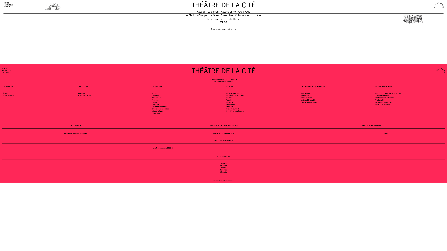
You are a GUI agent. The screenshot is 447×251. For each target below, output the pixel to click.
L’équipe (229, 98)
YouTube (223, 168)
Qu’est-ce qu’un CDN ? (235, 93)
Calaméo (223, 170)
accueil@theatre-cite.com (223, 82)
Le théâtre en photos (383, 102)
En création (305, 93)
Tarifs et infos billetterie (384, 98)
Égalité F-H (230, 104)
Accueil (201, 11)
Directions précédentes (235, 111)
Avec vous (244, 11)
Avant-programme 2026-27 (162, 148)
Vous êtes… (81, 93)
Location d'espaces (382, 104)
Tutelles (229, 100)
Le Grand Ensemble (221, 15)
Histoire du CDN (232, 109)
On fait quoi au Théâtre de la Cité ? (388, 93)
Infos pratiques (216, 19)
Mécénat (229, 107)
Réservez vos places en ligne (75, 133)
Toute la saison (8, 96)
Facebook (223, 165)
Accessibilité (228, 11)
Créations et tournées (248, 15)
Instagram (223, 163)
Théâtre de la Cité (223, 5)
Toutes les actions (84, 96)
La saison (213, 11)
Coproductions (306, 98)
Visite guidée (380, 100)
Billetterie (234, 19)
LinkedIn (223, 172)
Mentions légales (217, 180)
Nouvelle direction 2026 (235, 96)
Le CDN (189, 15)
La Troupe (201, 15)
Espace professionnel (309, 102)
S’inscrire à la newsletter (223, 133)
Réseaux (229, 102)
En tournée (305, 96)
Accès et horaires (382, 96)
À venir (5, 93)
